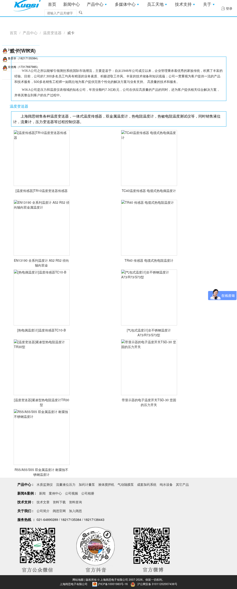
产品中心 (95, 4)
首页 (52, 4)
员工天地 (155, 4)
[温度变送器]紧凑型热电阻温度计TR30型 (41, 402)
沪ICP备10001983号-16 (113, 584)
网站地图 (78, 579)
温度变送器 (52, 32)
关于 (207, 4)
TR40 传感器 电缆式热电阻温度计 (149, 260)
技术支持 (183, 4)
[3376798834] (5, 58)
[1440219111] (5, 67)
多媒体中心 (125, 4)
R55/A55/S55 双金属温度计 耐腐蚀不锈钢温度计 (41, 472)
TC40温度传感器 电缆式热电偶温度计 (149, 190)
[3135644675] (5, 50)
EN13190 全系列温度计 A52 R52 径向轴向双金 (41, 262)
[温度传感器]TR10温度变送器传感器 (42, 190)
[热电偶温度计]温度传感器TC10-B (41, 330)
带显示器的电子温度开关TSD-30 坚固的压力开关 (149, 402)
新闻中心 (71, 4)
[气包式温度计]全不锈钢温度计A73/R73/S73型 (149, 332)
